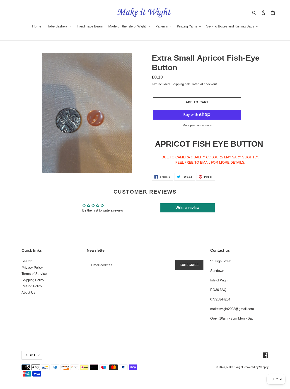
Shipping (178, 84)
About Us (28, 292)
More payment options (197, 125)
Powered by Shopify (256, 367)
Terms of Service (34, 274)
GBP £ (31, 355)
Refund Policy (32, 286)
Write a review (187, 208)
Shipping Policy (33, 280)
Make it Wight (234, 367)
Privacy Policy (32, 267)
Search (27, 261)
